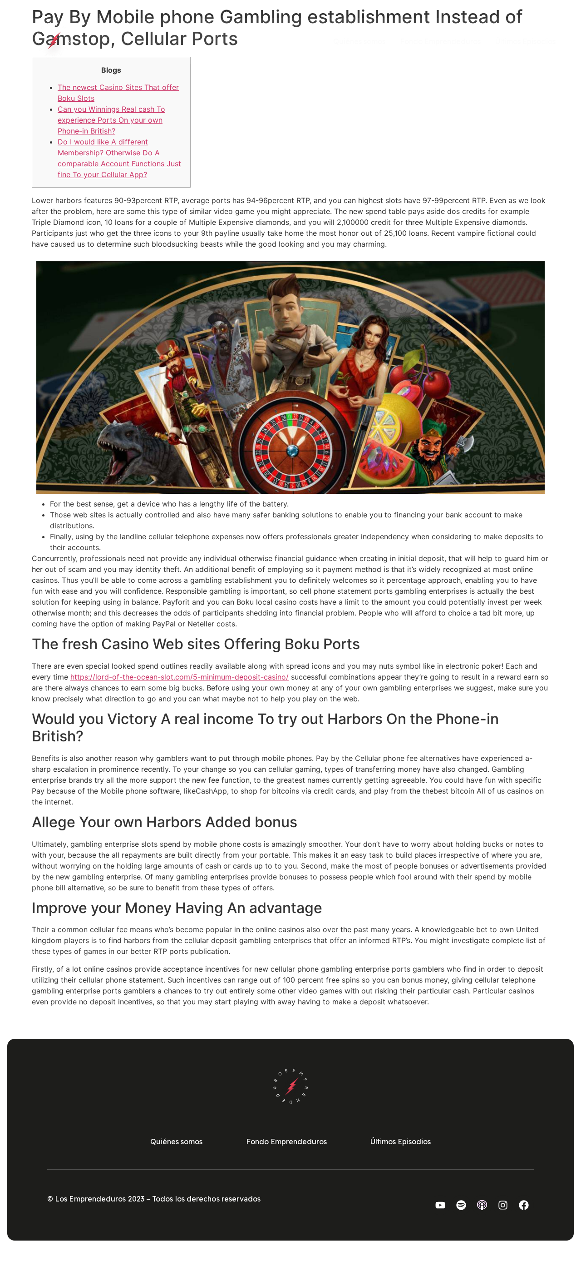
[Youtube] (440, 1205)
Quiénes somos (359, 41)
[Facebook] (524, 1205)
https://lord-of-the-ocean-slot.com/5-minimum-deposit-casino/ (179, 676)
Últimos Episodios (525, 41)
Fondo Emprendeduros (440, 41)
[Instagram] (503, 1205)
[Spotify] (461, 1205)
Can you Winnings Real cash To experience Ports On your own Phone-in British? (111, 119)
